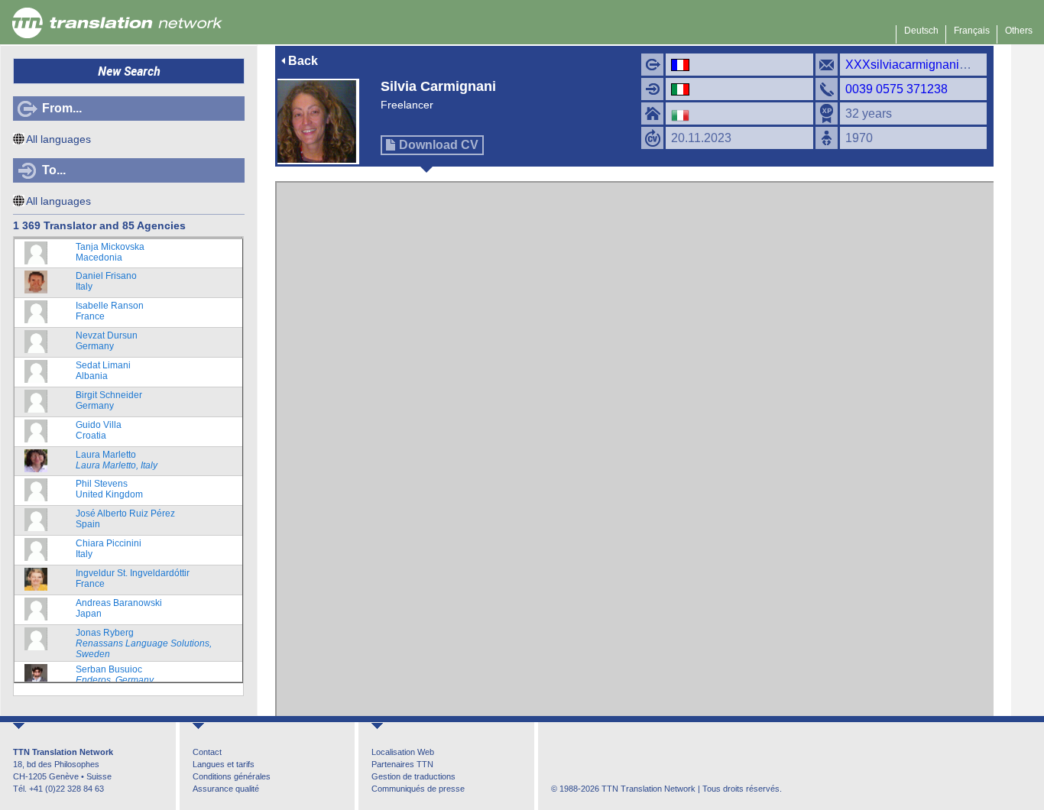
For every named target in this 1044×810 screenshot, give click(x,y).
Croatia (99, 430)
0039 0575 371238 (896, 89)
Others (1019, 30)
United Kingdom (109, 489)
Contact (207, 752)
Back (303, 60)
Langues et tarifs (224, 764)
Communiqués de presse (418, 788)
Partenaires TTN (402, 764)
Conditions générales (232, 776)
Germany (107, 341)
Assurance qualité (226, 788)
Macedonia (110, 252)
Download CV (438, 144)
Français (972, 30)
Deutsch (921, 30)
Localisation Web (402, 752)
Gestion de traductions (413, 776)
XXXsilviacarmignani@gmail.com (936, 64)
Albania (103, 370)
